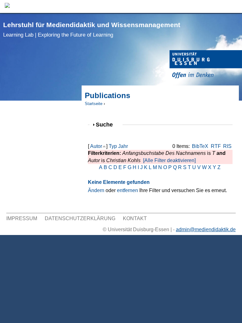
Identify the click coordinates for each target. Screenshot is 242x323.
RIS (227, 146)
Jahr (123, 146)
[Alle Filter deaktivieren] (169, 160)
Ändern (96, 190)
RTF (216, 146)
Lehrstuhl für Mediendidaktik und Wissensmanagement (91, 29)
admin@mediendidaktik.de (206, 229)
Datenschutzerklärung (80, 218)
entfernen (127, 190)
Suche (107, 124)
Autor (96, 146)
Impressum (21, 218)
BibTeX (200, 146)
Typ (113, 146)
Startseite (93, 103)
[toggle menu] (234, 6)
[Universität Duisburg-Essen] (206, 65)
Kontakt (135, 218)
